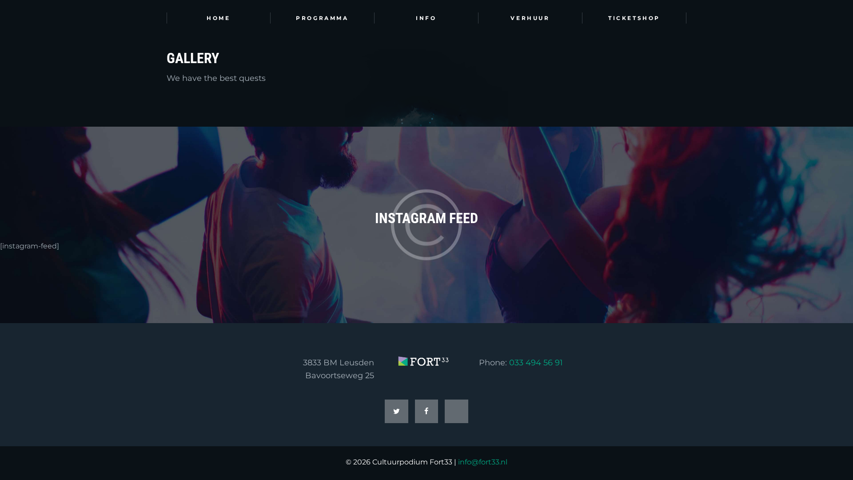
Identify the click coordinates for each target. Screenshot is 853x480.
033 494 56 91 (536, 362)
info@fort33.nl (482, 462)
